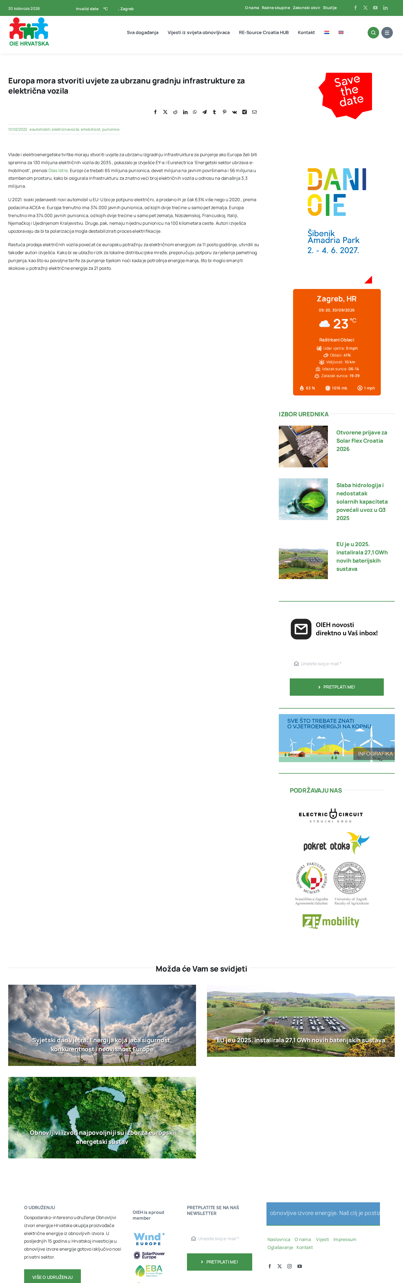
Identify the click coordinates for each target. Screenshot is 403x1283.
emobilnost (90, 129)
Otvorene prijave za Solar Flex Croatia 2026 (361, 441)
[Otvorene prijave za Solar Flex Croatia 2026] (303, 429)
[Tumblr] (214, 112)
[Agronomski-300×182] (331, 861)
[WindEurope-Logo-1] (149, 1230)
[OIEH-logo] (28, 19)
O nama (303, 1239)
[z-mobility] (331, 911)
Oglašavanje (280, 1247)
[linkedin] (385, 7)
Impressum (344, 1239)
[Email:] (254, 112)
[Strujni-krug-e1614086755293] (331, 804)
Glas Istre (58, 170)
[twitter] (365, 7)
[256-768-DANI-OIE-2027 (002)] (337, 77)
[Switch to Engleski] (341, 32)
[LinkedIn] (185, 112)
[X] (165, 112)
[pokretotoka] (337, 830)
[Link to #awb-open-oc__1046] (373, 32)
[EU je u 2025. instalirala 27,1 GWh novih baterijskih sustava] (303, 541)
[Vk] (234, 112)
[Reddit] (175, 112)
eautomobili (40, 129)
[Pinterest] (224, 112)
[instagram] (289, 1266)
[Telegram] (204, 112)
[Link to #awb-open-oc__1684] (387, 32)
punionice (111, 129)
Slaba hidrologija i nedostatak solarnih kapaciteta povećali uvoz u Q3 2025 (362, 501)
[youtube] (375, 7)
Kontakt (305, 1247)
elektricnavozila (65, 129)
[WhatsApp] (195, 112)
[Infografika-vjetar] (337, 716)
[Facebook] (155, 112)
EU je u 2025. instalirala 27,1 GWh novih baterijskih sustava (301, 1040)
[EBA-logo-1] (149, 1263)
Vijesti (323, 1239)
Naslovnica (279, 1239)
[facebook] (355, 7)
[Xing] (244, 112)
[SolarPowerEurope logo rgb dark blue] (149, 1252)
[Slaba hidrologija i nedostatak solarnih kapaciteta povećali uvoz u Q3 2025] (303, 482)
